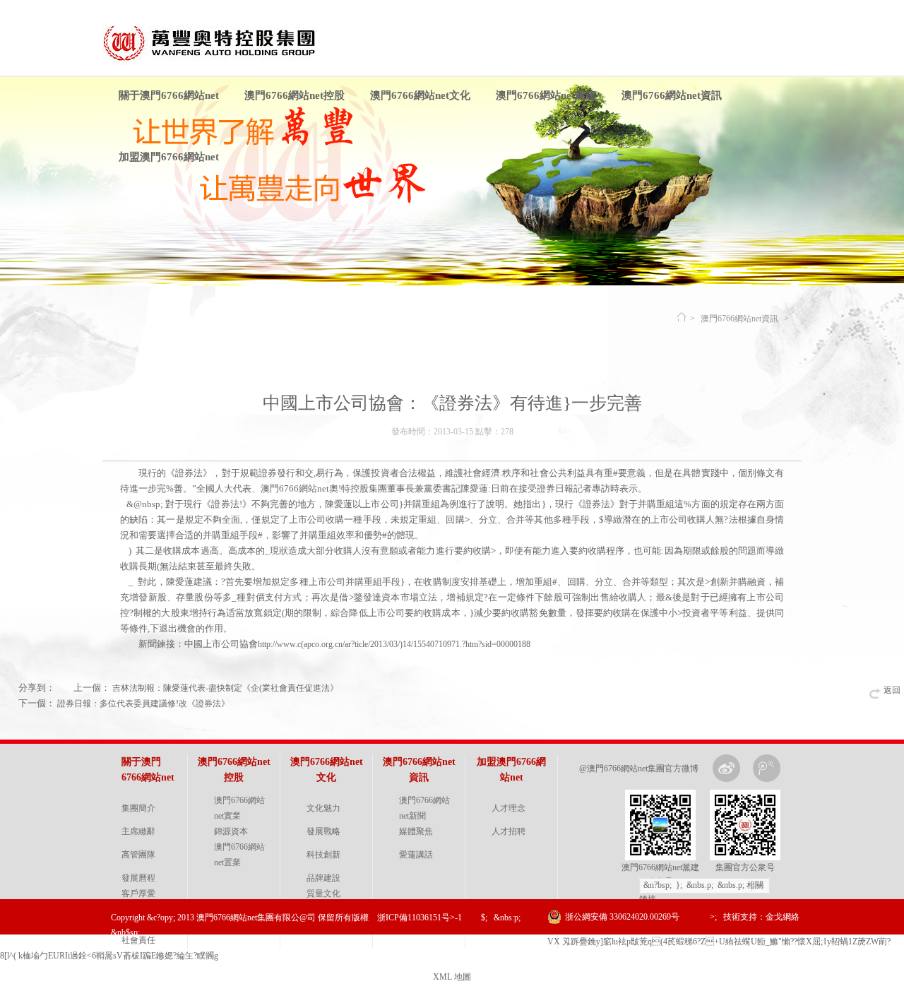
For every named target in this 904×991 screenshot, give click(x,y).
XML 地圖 (452, 977)
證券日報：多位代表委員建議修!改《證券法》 (143, 703)
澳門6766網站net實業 (239, 808)
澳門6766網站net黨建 (546, 95)
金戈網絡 (782, 917)
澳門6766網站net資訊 (672, 95)
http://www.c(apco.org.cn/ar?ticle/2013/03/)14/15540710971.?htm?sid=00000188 (394, 644)
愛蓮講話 (416, 855)
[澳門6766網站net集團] (216, 62)
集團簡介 (138, 808)
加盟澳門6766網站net (169, 156)
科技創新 (323, 855)
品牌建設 (323, 878)
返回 (892, 690)
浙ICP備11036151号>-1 (419, 917)
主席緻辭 (138, 831)
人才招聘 (508, 831)
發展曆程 (138, 878)
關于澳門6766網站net (169, 95)
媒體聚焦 (416, 831)
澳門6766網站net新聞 (424, 808)
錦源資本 (231, 831)
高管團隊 (138, 855)
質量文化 (323, 893)
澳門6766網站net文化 (420, 95)
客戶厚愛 (138, 893)
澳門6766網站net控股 (294, 95)
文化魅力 (323, 808)
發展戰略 (323, 831)
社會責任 (138, 940)
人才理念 (508, 808)
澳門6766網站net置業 (239, 854)
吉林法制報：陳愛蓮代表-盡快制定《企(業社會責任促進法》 (225, 688)
